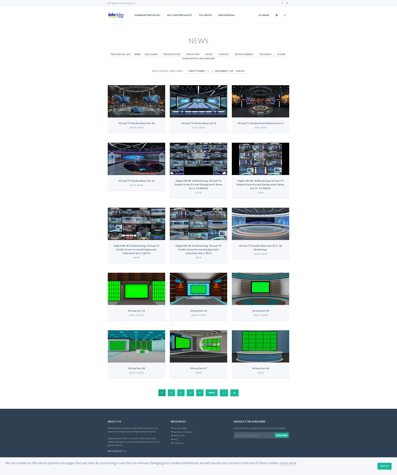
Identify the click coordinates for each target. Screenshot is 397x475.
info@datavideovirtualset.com (122, 3)
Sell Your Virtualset (179, 15)
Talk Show (151, 54)
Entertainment (244, 54)
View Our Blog (226, 15)
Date (155, 71)
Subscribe (281, 435)
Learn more (288, 463)
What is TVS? (179, 435)
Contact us (178, 443)
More (211, 392)
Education (193, 54)
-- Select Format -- (197, 71)
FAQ (175, 439)
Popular (164, 71)
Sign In (265, 15)
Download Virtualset (147, 15)
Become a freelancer (183, 431)
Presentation (172, 54)
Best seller (176, 71)
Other (281, 54)
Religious (266, 54)
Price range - (229, 71)
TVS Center (205, 15)
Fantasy (224, 54)
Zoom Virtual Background (198, 58)
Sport (209, 54)
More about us (115, 451)
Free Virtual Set (121, 54)
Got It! (384, 466)
